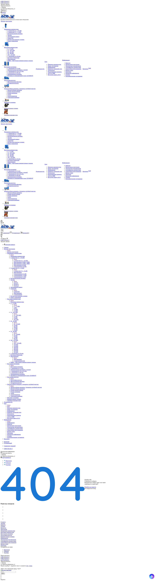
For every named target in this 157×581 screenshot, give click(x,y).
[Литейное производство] (19, 111)
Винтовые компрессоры (17, 302)
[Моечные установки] (19, 100)
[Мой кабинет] (1, 221)
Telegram (8, 462)
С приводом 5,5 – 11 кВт (20, 271)
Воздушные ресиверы (16, 366)
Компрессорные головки (7, 536)
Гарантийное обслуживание (8, 542)
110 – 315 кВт (17, 343)
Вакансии (3, 528)
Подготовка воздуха (16, 380)
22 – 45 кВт (17, 324)
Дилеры (3, 523)
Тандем (16, 282)
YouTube (8, 464)
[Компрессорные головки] (19, 105)
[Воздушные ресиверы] (19, 63)
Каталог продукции (12, 252)
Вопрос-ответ (4, 544)
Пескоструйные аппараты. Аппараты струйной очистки (26, 387)
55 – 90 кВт (17, 334)
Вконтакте (9, 461)
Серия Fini (17, 291)
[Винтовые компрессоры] (19, 44)
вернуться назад (91, 488)
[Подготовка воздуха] (19, 78)
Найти (2, 573)
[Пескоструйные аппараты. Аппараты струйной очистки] (19, 86)
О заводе (3, 522)
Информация (10, 422)
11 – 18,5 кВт (17, 315)
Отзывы (3, 526)
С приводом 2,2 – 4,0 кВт (21, 260)
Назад (8, 250)
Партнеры (3, 545)
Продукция (4, 529)
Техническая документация (8, 539)
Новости (3, 525)
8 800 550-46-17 (5, 1)
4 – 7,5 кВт (17, 306)
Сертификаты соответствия (8, 541)
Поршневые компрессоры (17, 256)
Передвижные (18, 359)
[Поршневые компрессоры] (19, 26)
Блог (8, 406)
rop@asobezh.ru (6, 457)
